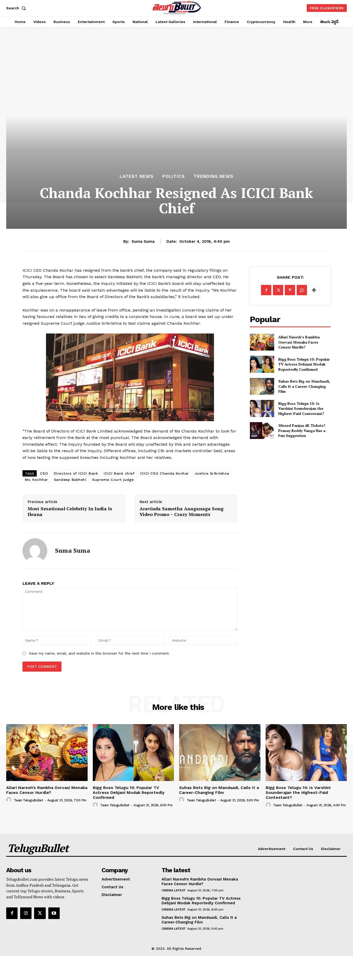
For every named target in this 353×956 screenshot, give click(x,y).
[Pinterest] (290, 290)
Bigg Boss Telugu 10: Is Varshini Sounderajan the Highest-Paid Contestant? (301, 408)
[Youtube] (54, 913)
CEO (44, 473)
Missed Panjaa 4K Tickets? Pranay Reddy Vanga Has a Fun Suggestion (301, 430)
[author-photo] (9, 800)
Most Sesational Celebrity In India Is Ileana (70, 511)
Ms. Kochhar (36, 479)
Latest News (137, 176)
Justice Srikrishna (212, 473)
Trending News (213, 176)
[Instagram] (26, 913)
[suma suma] (34, 550)
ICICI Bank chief (119, 473)
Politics (173, 176)
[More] (314, 290)
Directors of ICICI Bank (76, 473)
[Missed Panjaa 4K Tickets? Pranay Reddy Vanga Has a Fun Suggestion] (262, 430)
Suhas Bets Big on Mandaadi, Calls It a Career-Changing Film (304, 386)
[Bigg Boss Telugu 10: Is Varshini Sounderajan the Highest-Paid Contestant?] (262, 408)
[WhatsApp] (302, 290)
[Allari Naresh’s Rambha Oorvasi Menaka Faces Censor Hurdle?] (262, 342)
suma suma (143, 241)
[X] (278, 290)
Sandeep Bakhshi (70, 479)
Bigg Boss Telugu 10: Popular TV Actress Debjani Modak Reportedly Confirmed (304, 364)
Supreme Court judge (113, 479)
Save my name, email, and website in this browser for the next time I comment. (99, 653)
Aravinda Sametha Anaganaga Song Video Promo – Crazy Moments (182, 511)
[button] (17, 8)
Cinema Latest (174, 890)
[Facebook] (266, 290)
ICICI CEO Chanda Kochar (164, 473)
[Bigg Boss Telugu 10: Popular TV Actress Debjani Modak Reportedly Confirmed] (262, 364)
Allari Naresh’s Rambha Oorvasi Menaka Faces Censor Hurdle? (299, 342)
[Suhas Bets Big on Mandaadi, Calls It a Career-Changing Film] (262, 386)
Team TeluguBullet (28, 800)
